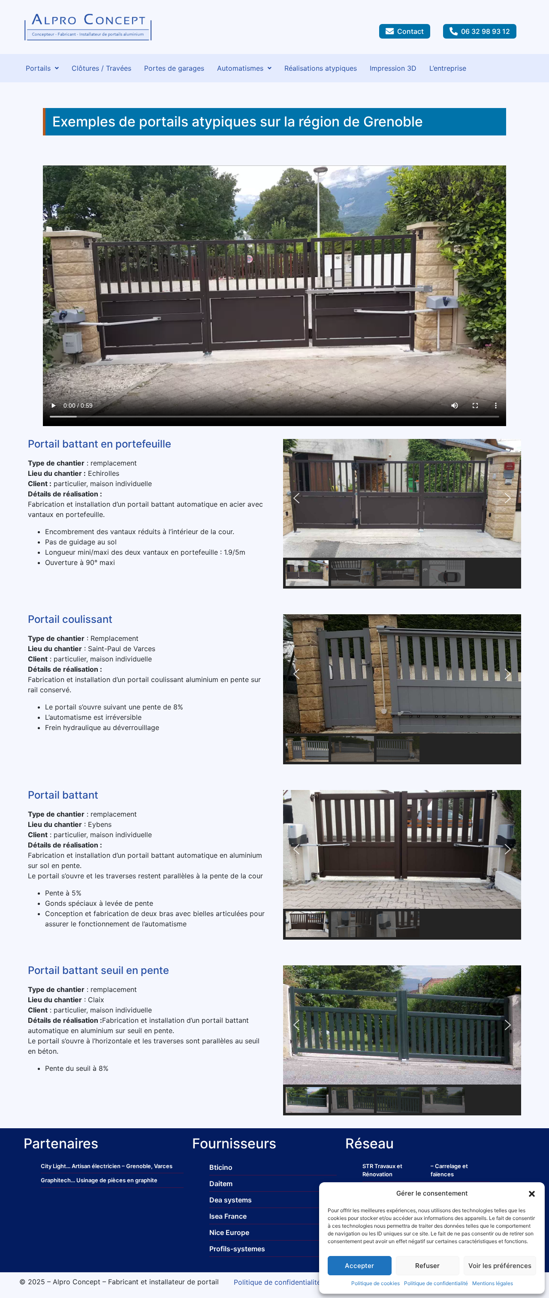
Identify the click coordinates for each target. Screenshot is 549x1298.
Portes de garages (174, 68)
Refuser (427, 1266)
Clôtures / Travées (101, 68)
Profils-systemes (237, 1248)
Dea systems (230, 1200)
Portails (38, 68)
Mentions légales (492, 1283)
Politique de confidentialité (436, 1283)
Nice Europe (229, 1232)
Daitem (220, 1183)
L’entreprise (447, 68)
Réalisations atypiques (320, 68)
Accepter (359, 1266)
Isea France (228, 1216)
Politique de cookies (375, 1283)
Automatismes (240, 68)
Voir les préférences (499, 1266)
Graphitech (56, 1180)
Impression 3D (393, 68)
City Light (53, 1166)
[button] (532, 1193)
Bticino (220, 1167)
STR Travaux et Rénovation (382, 1170)
